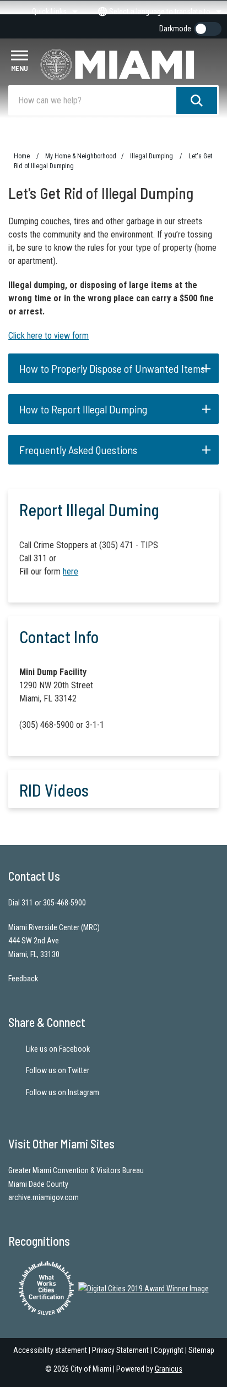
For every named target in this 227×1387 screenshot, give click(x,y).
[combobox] (158, 11)
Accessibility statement (50, 1350)
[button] (113, 368)
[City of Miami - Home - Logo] (130, 65)
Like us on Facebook (58, 1049)
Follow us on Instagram (62, 1092)
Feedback (23, 978)
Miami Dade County (38, 1184)
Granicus (168, 1368)
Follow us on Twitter (57, 1070)
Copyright (168, 1350)
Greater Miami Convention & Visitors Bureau (76, 1170)
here (70, 571)
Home (22, 156)
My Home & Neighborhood (80, 156)
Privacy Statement (120, 1350)
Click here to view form (48, 335)
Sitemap (201, 1350)
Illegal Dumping (152, 156)
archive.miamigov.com (43, 1197)
